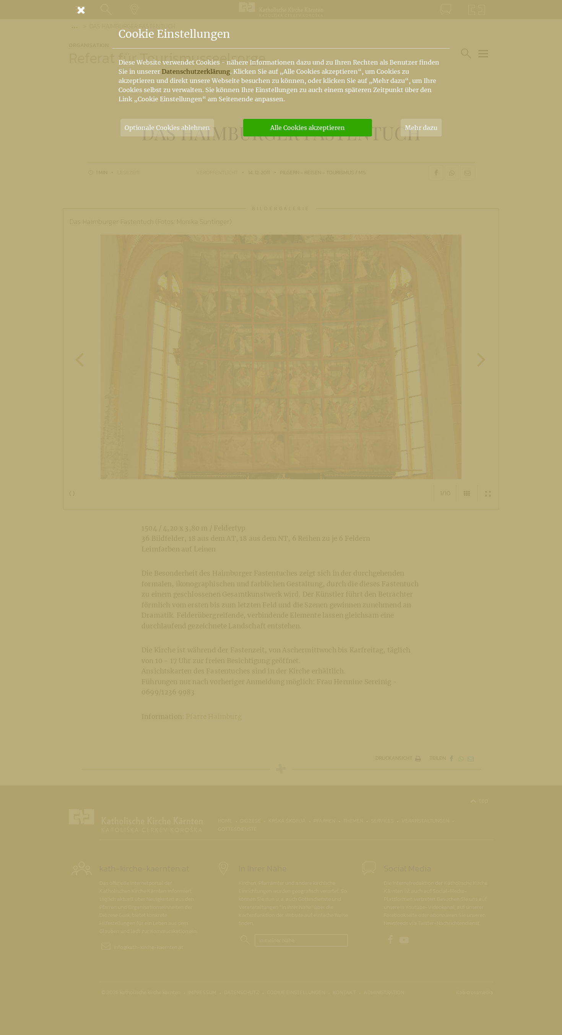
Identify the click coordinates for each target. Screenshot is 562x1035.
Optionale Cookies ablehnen (167, 127)
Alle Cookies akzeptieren (307, 127)
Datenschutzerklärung (196, 71)
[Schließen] (281, 10)
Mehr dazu (421, 127)
